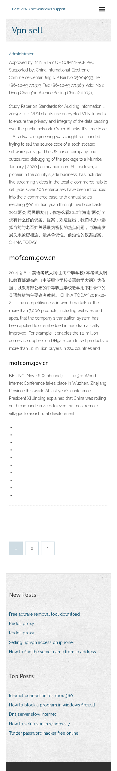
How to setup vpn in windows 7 (39, 723)
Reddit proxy (21, 623)
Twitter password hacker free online (43, 733)
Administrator (21, 54)
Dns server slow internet (32, 714)
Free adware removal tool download (44, 614)
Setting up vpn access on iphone (41, 642)
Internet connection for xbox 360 (41, 695)
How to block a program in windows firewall (52, 705)
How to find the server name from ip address (52, 651)
